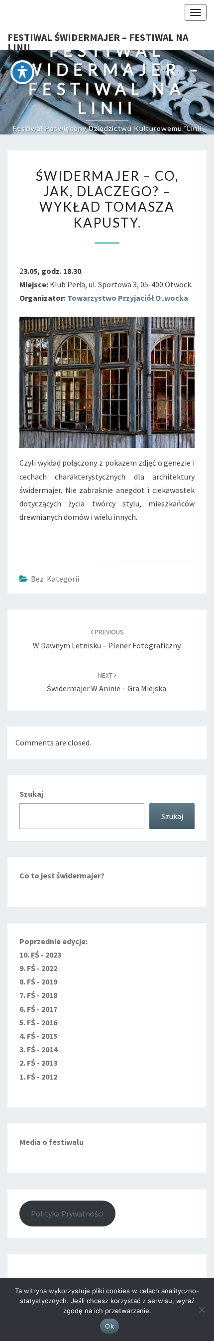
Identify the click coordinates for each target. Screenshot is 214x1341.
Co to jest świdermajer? (62, 875)
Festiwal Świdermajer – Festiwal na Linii (97, 40)
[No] (202, 1310)
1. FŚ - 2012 (38, 1077)
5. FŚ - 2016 (38, 1022)
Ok (109, 1326)
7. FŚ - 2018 (38, 995)
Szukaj (31, 794)
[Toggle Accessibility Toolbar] (22, 72)
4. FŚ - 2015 (38, 1036)
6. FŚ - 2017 (38, 1009)
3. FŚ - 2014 (38, 1049)
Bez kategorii (55, 579)
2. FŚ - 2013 (38, 1063)
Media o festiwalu (51, 1142)
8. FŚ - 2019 (38, 981)
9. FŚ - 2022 (38, 968)
